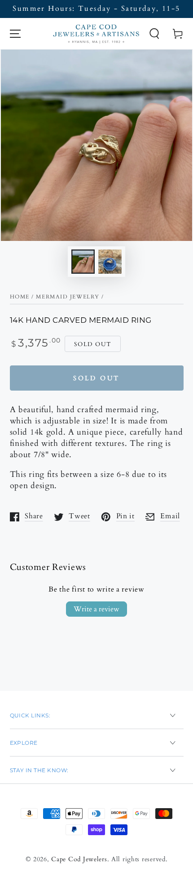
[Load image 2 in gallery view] (110, 261)
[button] (154, 34)
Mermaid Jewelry (67, 296)
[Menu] (15, 34)
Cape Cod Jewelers (79, 859)
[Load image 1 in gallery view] (83, 261)
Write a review (96, 609)
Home (20, 296)
